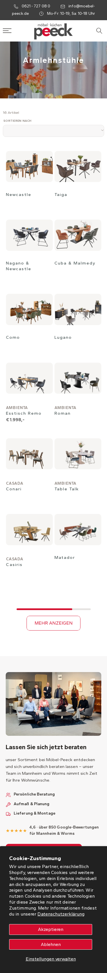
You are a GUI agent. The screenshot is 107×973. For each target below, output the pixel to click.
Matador (64, 557)
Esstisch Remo (24, 413)
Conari (14, 488)
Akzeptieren (50, 929)
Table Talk (66, 488)
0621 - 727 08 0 (36, 6)
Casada (14, 483)
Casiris (14, 564)
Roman (62, 413)
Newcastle (18, 194)
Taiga (60, 194)
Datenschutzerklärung (60, 914)
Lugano (63, 337)
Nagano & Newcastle (18, 266)
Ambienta (17, 407)
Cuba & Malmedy (75, 263)
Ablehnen (51, 944)
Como (13, 337)
